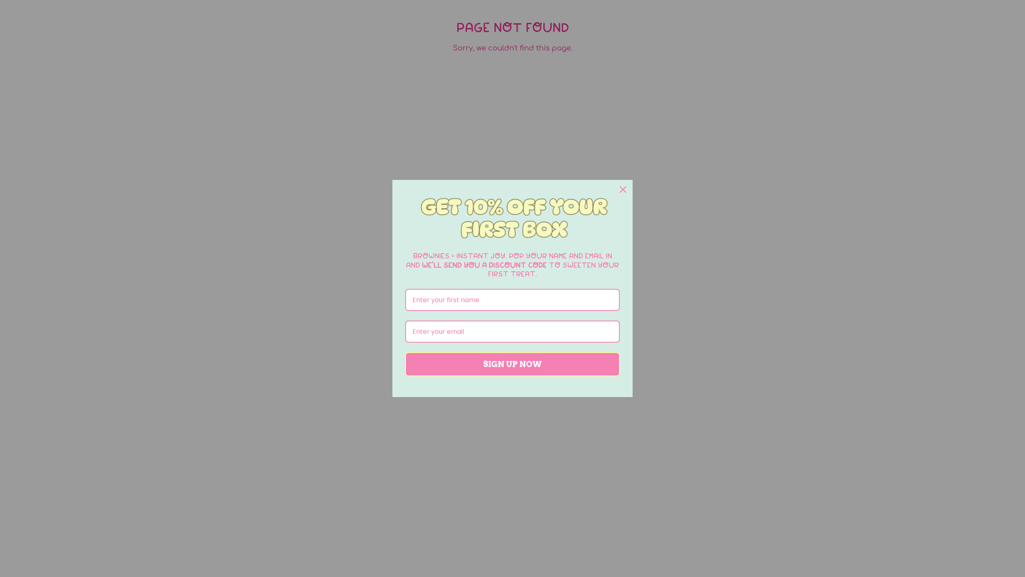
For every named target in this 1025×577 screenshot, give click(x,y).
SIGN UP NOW (512, 364)
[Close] (623, 189)
